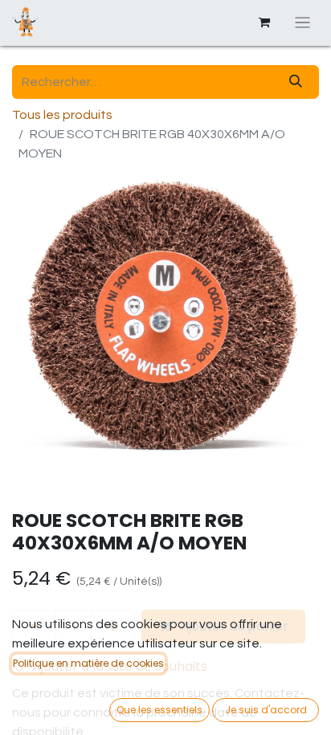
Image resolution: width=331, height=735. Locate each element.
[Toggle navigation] (302, 22)
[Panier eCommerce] (264, 22)
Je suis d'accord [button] (266, 710)
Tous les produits (62, 114)
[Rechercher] (295, 82)
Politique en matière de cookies (88, 663)
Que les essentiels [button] (159, 710)
